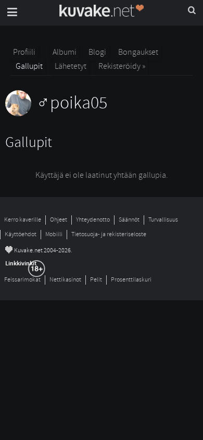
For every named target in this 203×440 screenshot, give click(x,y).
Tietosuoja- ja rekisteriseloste (108, 234)
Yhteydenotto (93, 220)
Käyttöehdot (20, 234)
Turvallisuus (163, 220)
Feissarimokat (22, 280)
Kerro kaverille (22, 220)
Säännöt (129, 220)
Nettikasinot (65, 280)
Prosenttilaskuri (131, 280)
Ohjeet (58, 220)
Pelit (96, 280)
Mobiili (53, 234)
